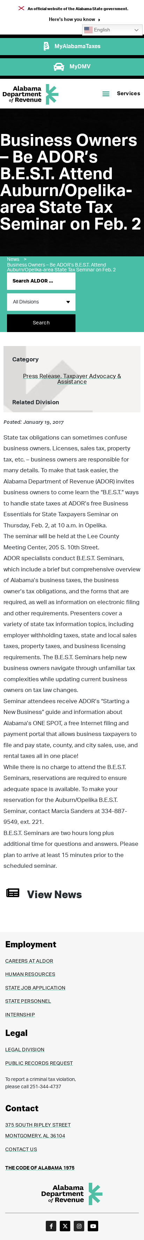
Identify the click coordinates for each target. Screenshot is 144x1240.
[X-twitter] (65, 1226)
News (17, 259)
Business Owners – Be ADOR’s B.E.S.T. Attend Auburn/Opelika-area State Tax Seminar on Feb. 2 (61, 267)
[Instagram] (79, 1226)
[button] (74, 20)
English (101, 29)
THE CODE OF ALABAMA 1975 (39, 1168)
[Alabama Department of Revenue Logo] (31, 94)
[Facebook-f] (51, 1226)
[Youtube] (93, 1226)
